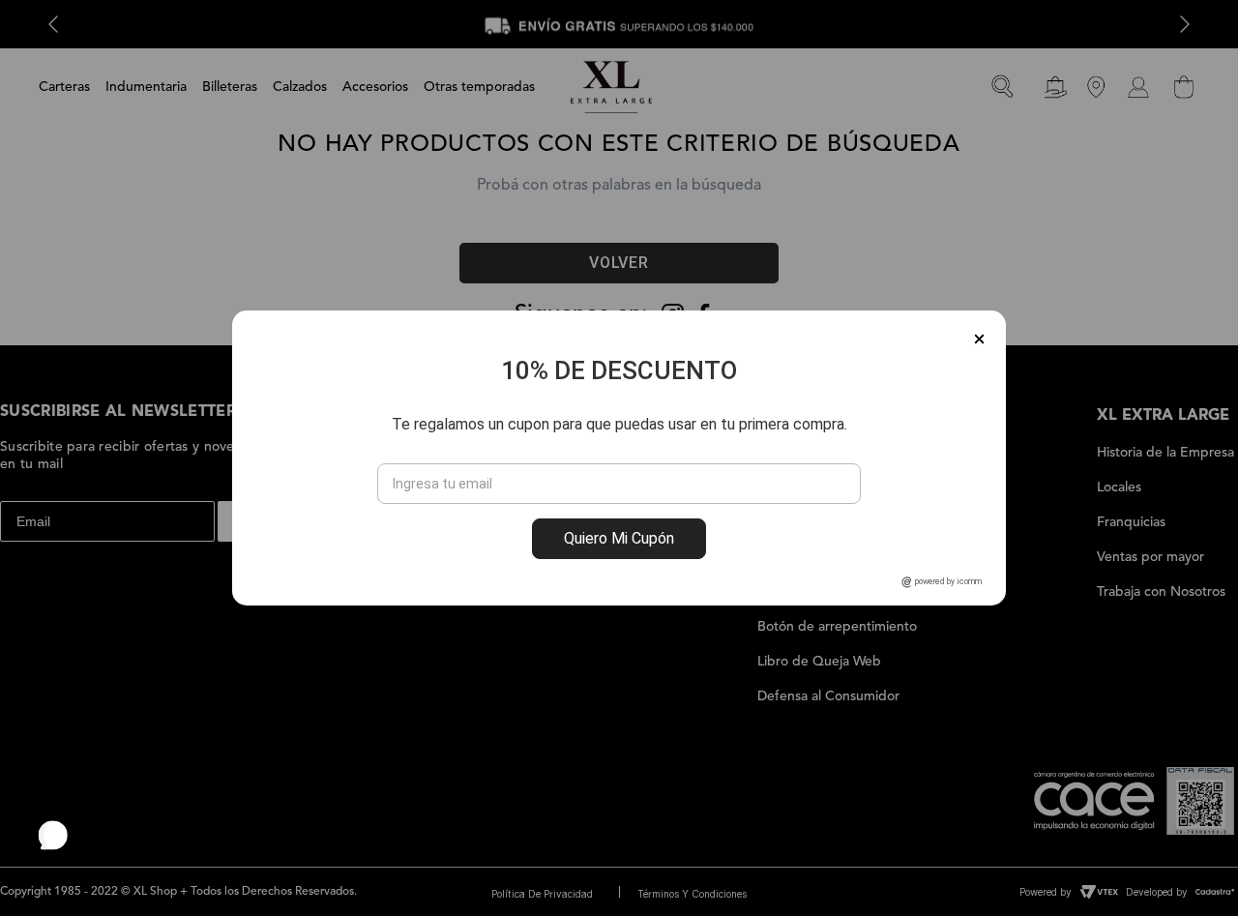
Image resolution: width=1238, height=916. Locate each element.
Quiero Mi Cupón (619, 538)
